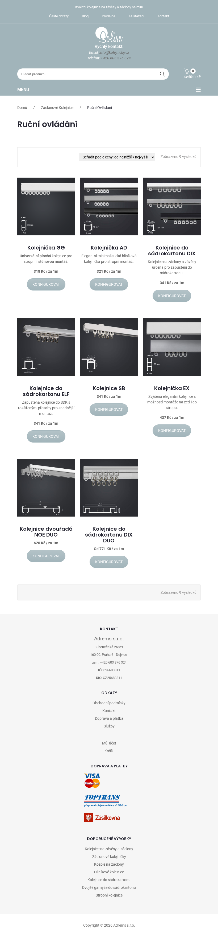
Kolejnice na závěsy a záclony (109, 849)
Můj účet (109, 743)
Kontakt (163, 16)
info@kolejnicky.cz (114, 52)
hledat (162, 74)
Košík (109, 751)
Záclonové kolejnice (57, 107)
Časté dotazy (59, 16)
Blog (85, 16)
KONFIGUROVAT (46, 284)
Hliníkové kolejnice (109, 872)
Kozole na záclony (109, 864)
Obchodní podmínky (109, 703)
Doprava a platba (109, 718)
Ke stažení (136, 16)
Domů (22, 107)
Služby (109, 726)
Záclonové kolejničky (109, 856)
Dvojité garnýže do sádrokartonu (109, 887)
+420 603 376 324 (116, 58)
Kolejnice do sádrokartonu (109, 880)
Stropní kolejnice (109, 895)
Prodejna (108, 16)
